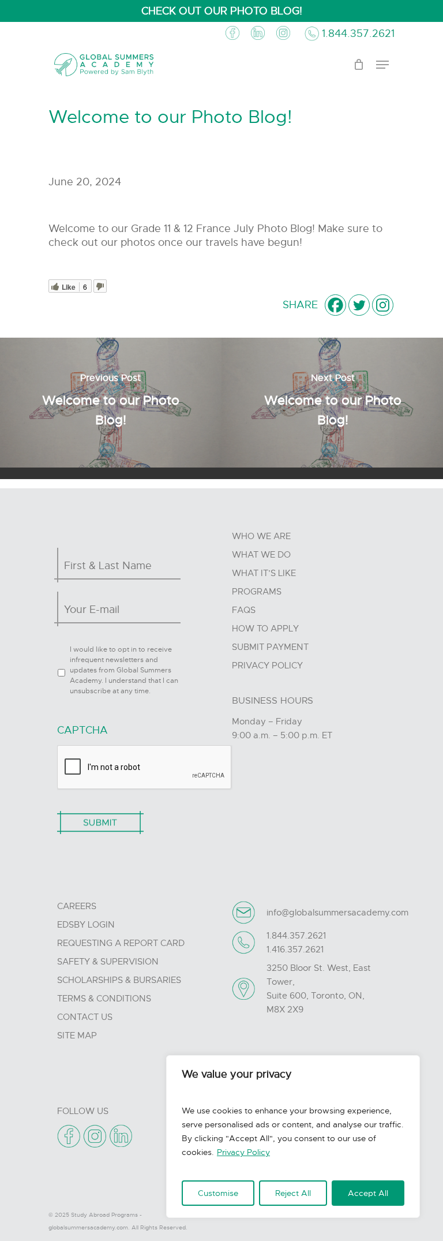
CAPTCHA (82, 730)
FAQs (244, 610)
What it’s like (264, 573)
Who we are (261, 536)
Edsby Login (86, 924)
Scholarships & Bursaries (119, 980)
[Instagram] (382, 305)
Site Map (77, 1035)
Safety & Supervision (108, 961)
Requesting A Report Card (121, 943)
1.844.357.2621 (358, 33)
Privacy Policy (243, 1152)
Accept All (368, 1193)
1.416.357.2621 (295, 949)
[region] (293, 1136)
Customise (218, 1193)
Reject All (293, 1193)
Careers (76, 906)
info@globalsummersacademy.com (337, 912)
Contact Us (84, 1017)
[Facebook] (335, 305)
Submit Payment (270, 647)
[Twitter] (359, 305)
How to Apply (265, 628)
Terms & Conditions (104, 998)
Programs (256, 591)
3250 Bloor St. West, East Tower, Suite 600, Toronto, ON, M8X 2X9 (318, 989)
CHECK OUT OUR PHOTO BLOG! (221, 11)
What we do (261, 555)
